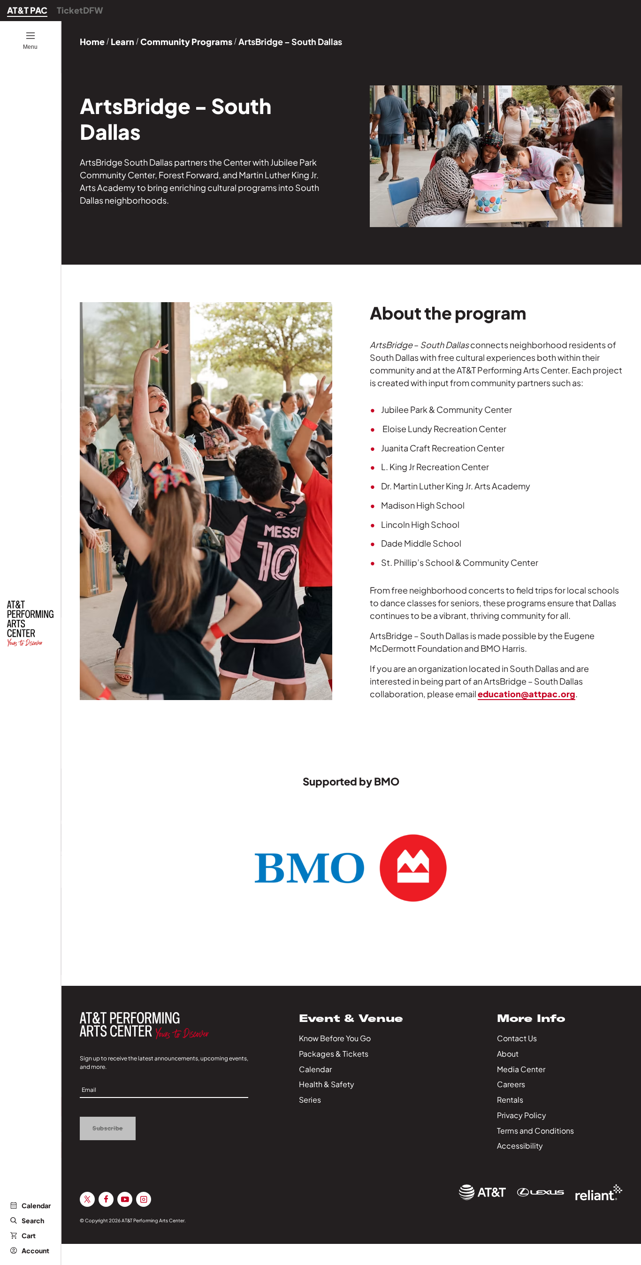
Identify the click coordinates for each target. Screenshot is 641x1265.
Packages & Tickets (333, 1054)
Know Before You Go (335, 1038)
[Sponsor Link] (482, 1192)
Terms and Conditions (535, 1130)
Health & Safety (326, 1084)
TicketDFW (80, 10)
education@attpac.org (526, 693)
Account (35, 1250)
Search (33, 1220)
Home (92, 41)
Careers (511, 1084)
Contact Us (517, 1038)
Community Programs (186, 41)
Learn (122, 41)
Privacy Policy (521, 1115)
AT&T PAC (27, 10)
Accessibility (520, 1146)
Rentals (510, 1100)
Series (310, 1100)
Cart (29, 1235)
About (508, 1054)
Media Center (521, 1069)
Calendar (36, 1205)
